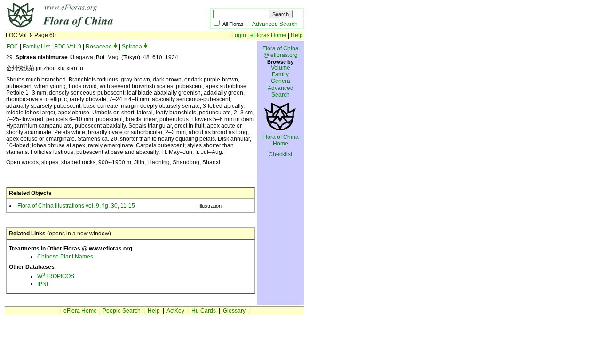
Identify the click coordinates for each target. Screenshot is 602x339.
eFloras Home (268, 35)
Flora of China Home (280, 140)
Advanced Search (275, 24)
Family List (36, 46)
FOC (12, 46)
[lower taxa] (115, 46)
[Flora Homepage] (93, 27)
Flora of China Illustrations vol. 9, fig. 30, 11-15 (76, 205)
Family (280, 74)
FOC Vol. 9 (67, 46)
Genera (280, 81)
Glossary (234, 310)
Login (238, 35)
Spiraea (132, 46)
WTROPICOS (55, 276)
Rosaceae (99, 46)
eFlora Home (80, 310)
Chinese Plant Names (65, 256)
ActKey (175, 310)
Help (297, 35)
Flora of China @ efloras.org (280, 51)
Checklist (280, 154)
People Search (122, 310)
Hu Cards (203, 310)
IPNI (42, 284)
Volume (280, 68)
